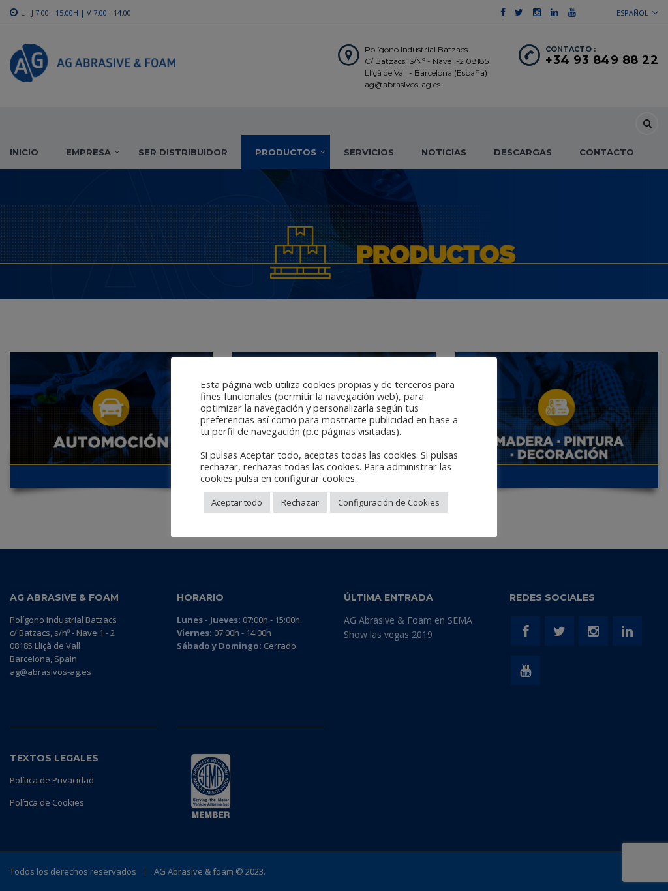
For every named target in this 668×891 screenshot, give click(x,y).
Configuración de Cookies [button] (389, 502)
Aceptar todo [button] (236, 502)
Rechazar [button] (300, 502)
